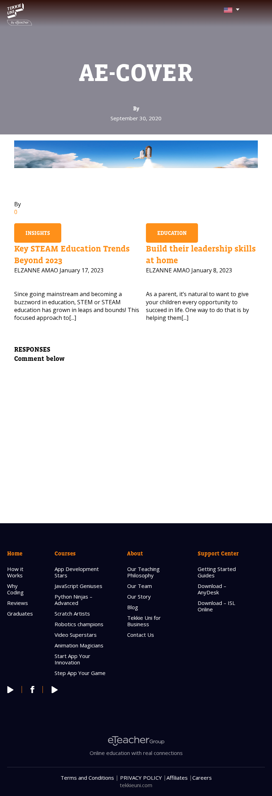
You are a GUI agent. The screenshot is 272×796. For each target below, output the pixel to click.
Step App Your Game (80, 672)
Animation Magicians (79, 645)
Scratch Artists (72, 613)
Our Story (139, 596)
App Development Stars (77, 572)
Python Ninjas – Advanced (73, 599)
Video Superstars (76, 634)
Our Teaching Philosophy (143, 572)
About (135, 553)
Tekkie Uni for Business (144, 621)
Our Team (139, 585)
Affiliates (177, 777)
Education (172, 233)
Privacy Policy (141, 777)
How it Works (15, 572)
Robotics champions (79, 624)
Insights (38, 233)
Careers (202, 777)
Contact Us (140, 634)
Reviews (17, 602)
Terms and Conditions (87, 777)
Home (14, 553)
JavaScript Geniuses (78, 585)
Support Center (218, 553)
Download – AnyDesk (212, 589)
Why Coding (15, 589)
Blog (132, 607)
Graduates (20, 613)
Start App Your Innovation (72, 659)
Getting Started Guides (217, 572)
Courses (65, 553)
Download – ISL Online (216, 606)
